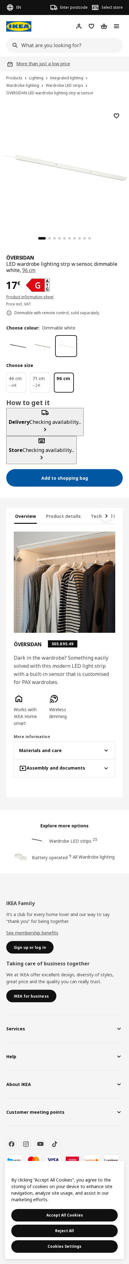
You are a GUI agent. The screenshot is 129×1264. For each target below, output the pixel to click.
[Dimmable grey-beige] (42, 346)
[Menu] (116, 26)
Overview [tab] (25, 516)
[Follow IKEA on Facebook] (11, 1144)
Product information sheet (30, 297)
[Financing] (14, 1160)
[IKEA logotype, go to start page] (18, 26)
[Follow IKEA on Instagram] (26, 1144)
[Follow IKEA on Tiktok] (54, 1144)
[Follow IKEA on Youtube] (40, 1144)
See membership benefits (32, 933)
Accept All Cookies (64, 1215)
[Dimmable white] (66, 346)
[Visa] (53, 1160)
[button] (29, 710)
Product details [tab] (63, 516)
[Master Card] (33, 1160)
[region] (64, 167)
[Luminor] (111, 1160)
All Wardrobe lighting (94, 857)
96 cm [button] (29, 270)
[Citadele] (72, 1160)
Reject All (64, 1230)
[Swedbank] (92, 1160)
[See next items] (106, 516)
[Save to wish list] (116, 116)
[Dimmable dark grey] (17, 346)
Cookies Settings (64, 1246)
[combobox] (62, 45)
